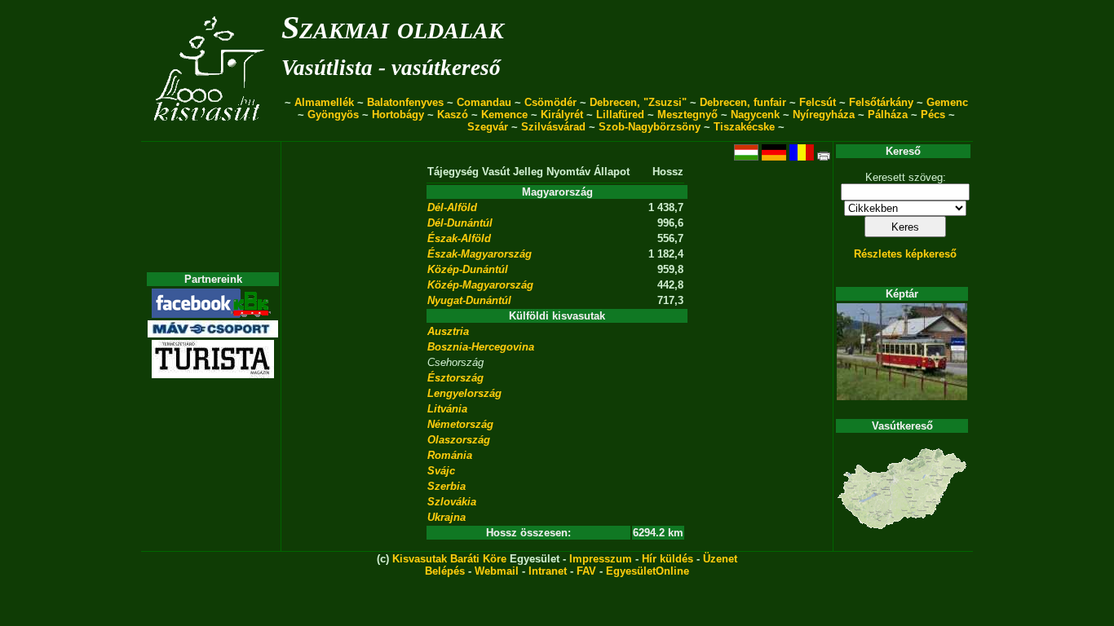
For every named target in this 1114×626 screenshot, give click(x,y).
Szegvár (487, 127)
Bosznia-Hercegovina (480, 347)
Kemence (504, 114)
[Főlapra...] (211, 132)
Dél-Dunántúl (460, 223)
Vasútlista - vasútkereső (391, 67)
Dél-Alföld (452, 207)
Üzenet (720, 559)
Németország (460, 424)
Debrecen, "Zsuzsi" (638, 102)
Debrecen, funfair (743, 102)
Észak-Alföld (459, 238)
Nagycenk (755, 114)
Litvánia (447, 409)
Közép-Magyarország (480, 285)
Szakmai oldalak (392, 27)
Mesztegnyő (687, 114)
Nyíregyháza (824, 114)
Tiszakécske (744, 127)
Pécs (933, 114)
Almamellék (324, 102)
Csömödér (550, 102)
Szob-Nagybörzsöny (650, 127)
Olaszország (458, 440)
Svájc (441, 471)
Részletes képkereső (905, 254)
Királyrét (562, 114)
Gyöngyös (333, 114)
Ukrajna (446, 517)
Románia (449, 455)
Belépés (445, 571)
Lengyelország (464, 393)
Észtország (455, 378)
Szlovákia (451, 502)
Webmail (497, 571)
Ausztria (448, 331)
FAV (586, 571)
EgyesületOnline (647, 571)
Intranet (547, 571)
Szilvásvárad (553, 127)
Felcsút (817, 102)
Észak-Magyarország (479, 254)
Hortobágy (398, 114)
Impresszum (600, 559)
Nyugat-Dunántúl (469, 300)
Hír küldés (667, 559)
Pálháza (888, 114)
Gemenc (947, 102)
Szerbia (446, 486)
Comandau (484, 102)
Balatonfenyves (405, 102)
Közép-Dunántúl (467, 269)
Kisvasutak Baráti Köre (449, 559)
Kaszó (452, 114)
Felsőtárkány (881, 102)
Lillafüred (620, 114)
